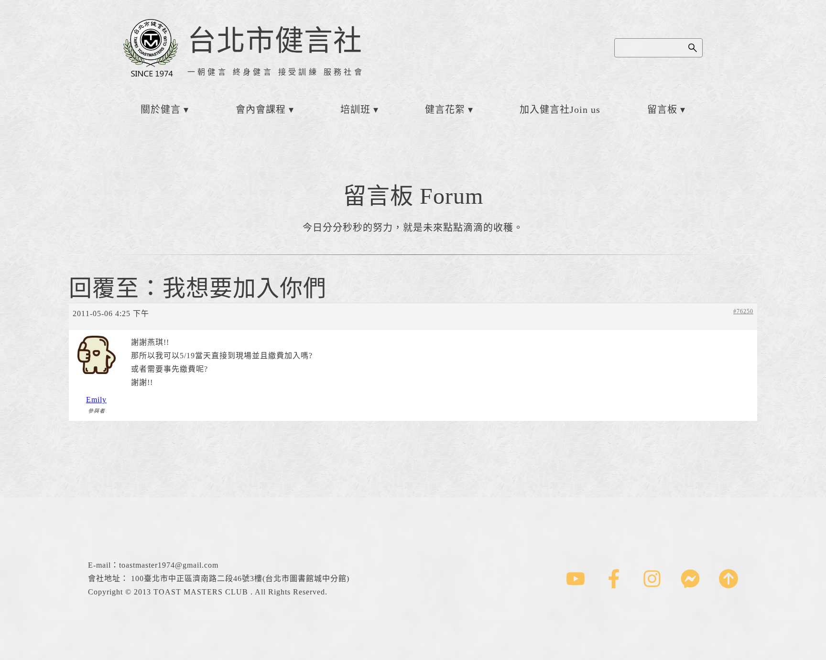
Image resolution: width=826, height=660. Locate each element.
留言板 (662, 109)
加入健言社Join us (560, 109)
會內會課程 (261, 109)
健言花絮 (445, 109)
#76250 (743, 311)
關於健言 (161, 109)
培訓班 (355, 109)
